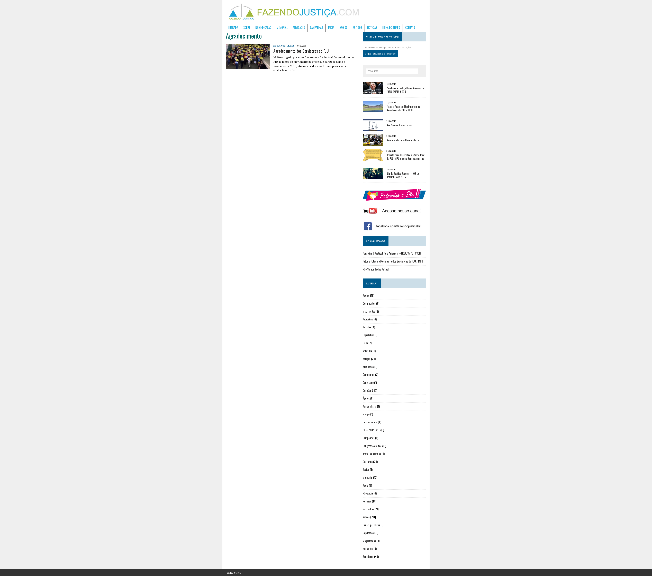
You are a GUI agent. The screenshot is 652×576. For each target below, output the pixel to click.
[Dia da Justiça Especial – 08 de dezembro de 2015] (373, 177)
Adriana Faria (369, 406)
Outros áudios (370, 422)
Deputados (368, 533)
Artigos (357, 27)
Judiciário (368, 319)
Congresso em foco (373, 446)
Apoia (365, 485)
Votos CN (367, 351)
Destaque (368, 462)
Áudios (366, 398)
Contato (410, 27)
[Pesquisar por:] (392, 71)
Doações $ (368, 391)
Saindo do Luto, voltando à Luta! (402, 140)
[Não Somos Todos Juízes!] (373, 128)
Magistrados (369, 541)
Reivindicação (263, 27)
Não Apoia (368, 493)
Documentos (369, 303)
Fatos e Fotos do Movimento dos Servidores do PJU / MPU (403, 108)
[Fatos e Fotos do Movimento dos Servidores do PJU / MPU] (373, 110)
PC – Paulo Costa (372, 430)
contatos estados (372, 454)
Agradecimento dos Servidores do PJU (301, 51)
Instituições (369, 311)
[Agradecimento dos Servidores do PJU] (248, 66)
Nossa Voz (279, 45)
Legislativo (368, 335)
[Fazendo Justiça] (326, 11)
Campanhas (316, 27)
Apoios (343, 27)
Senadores (368, 557)
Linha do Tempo (391, 27)
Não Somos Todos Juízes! (399, 125)
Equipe (366, 469)
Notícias (372, 27)
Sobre (246, 27)
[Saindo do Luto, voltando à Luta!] (373, 143)
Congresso (368, 383)
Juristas (367, 327)
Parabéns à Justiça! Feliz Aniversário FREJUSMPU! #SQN (405, 90)
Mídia (331, 27)
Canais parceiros (371, 525)
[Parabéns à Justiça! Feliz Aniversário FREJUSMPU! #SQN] (373, 91)
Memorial (282, 27)
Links (365, 343)
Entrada (233, 27)
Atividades (299, 27)
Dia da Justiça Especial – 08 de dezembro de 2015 (402, 175)
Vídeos (290, 45)
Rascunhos (368, 509)
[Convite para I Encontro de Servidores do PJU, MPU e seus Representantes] (373, 158)
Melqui (366, 414)
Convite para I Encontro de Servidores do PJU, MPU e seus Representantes (405, 157)
